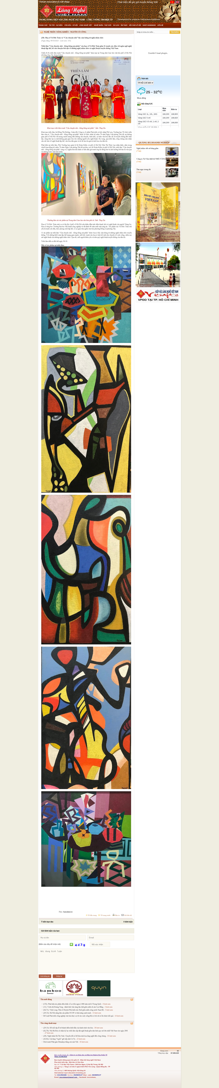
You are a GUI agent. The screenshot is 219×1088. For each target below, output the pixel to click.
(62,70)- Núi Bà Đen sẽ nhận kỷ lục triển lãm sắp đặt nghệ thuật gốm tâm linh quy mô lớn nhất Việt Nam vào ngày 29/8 (85, 1031)
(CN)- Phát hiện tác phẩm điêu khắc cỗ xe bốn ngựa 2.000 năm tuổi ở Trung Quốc (72, 1004)
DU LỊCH (116, 25)
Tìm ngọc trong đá (143, 169)
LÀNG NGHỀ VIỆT (86, 25)
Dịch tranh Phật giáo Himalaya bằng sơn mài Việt (60, 1042)
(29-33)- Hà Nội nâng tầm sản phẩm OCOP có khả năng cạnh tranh (67, 1013)
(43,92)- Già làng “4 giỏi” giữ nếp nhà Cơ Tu (59, 1039)
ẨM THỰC (124, 25)
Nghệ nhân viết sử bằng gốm (147, 148)
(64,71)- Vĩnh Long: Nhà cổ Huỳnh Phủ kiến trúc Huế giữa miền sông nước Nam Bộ (73, 1010)
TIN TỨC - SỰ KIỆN (56, 25)
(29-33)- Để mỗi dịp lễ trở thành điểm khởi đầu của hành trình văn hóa (68, 1028)
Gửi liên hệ (128, 915)
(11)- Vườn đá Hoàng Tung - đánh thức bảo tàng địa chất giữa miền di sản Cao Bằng (73, 1007)
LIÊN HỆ (160, 25)
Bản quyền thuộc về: (61, 1055)
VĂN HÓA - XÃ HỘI (71, 25)
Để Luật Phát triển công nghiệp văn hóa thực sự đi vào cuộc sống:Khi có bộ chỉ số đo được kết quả (78, 1016)
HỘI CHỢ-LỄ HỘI (135, 25)
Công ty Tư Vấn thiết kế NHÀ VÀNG (150, 159)
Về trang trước (105, 915)
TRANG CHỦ (43, 25)
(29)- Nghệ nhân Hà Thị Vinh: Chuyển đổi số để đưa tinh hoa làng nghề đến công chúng (74, 1036)
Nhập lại (59, 976)
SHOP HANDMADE (149, 25)
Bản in (117, 915)
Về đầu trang (92, 915)
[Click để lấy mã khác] (71, 944)
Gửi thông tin (45, 976)
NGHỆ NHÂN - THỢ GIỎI (103, 25)
